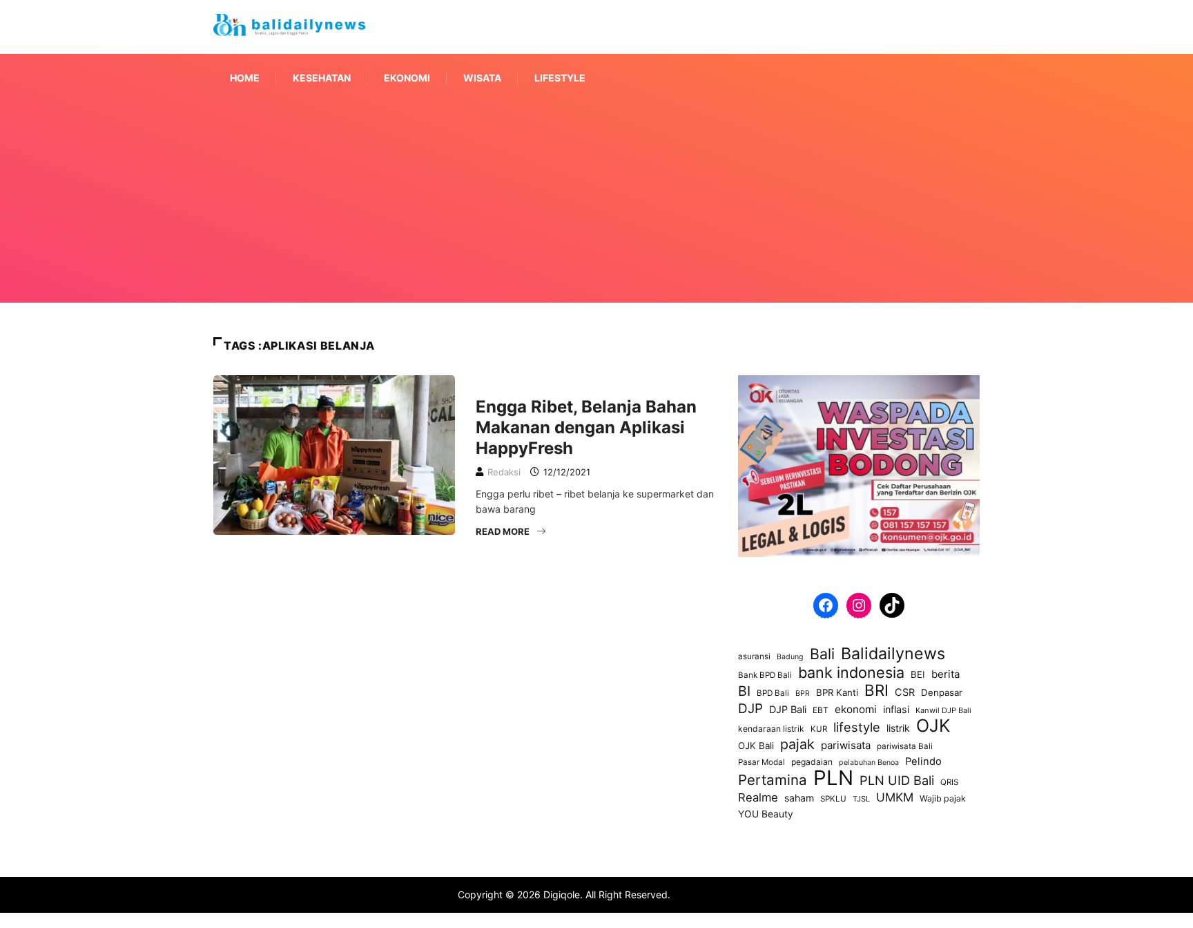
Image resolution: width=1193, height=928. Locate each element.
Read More (503, 531)
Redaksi (504, 471)
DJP (750, 709)
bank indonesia (851, 672)
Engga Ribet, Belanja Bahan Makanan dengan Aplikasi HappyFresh (586, 427)
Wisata (482, 78)
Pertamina (772, 780)
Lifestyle (559, 78)
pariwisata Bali (905, 746)
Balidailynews (893, 653)
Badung (790, 656)
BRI (876, 690)
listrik (898, 728)
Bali (822, 653)
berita (945, 674)
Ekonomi (407, 78)
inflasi (896, 709)
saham (799, 798)
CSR (905, 692)
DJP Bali (787, 709)
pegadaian (812, 762)
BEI (918, 674)
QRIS (949, 782)
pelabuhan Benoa (869, 762)
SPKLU (833, 799)
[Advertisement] (596, 219)
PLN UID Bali (897, 780)
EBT (820, 710)
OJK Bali (756, 745)
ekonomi (856, 709)
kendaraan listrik (771, 728)
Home (245, 78)
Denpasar (941, 692)
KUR (819, 729)
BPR (802, 693)
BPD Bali (773, 693)
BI (744, 691)
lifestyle (856, 727)
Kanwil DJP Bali (943, 710)
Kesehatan (322, 78)
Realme (758, 797)
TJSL (861, 799)
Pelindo (923, 761)
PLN (833, 778)
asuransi (754, 656)
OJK (933, 725)
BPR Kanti (837, 692)
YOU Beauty (765, 814)
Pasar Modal (761, 762)
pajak (797, 744)
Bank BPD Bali (765, 675)
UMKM (894, 797)
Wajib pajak (943, 798)
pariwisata (846, 745)
